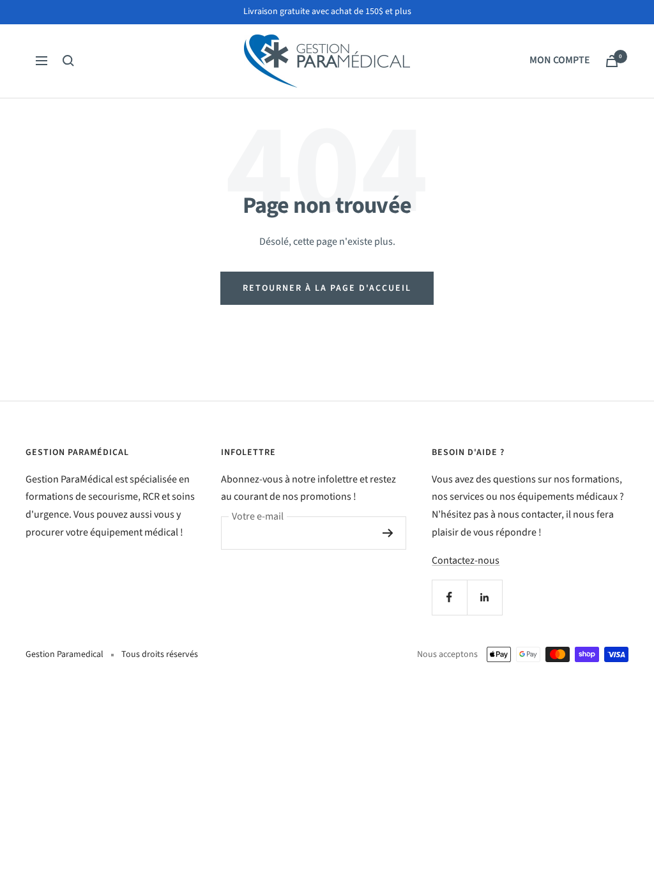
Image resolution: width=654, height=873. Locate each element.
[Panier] (611, 61)
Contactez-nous (465, 560)
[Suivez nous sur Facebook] (449, 597)
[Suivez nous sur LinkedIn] (484, 597)
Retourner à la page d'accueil (327, 288)
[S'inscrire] (388, 533)
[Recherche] (68, 60)
